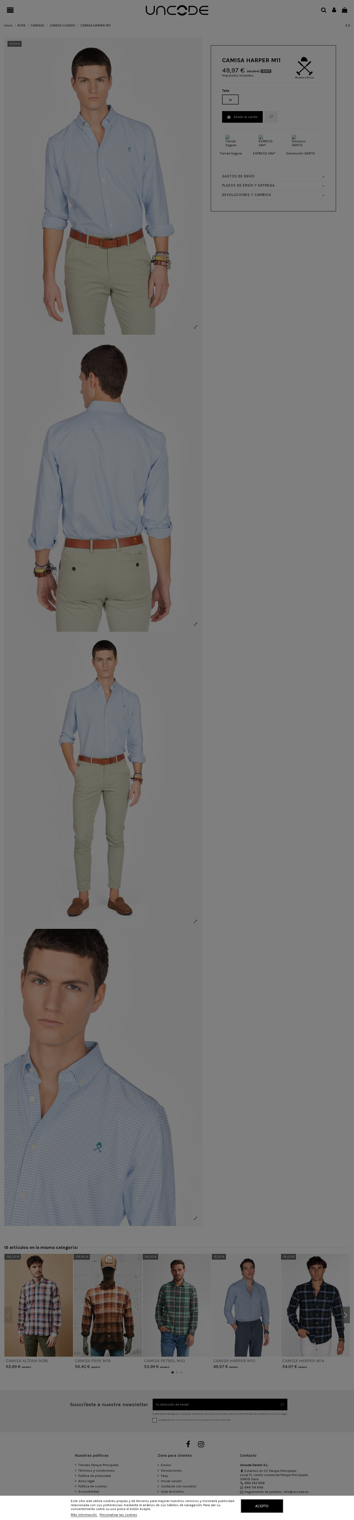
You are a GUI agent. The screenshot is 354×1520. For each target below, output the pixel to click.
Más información (84, 1515)
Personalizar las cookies (118, 1515)
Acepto (262, 1506)
